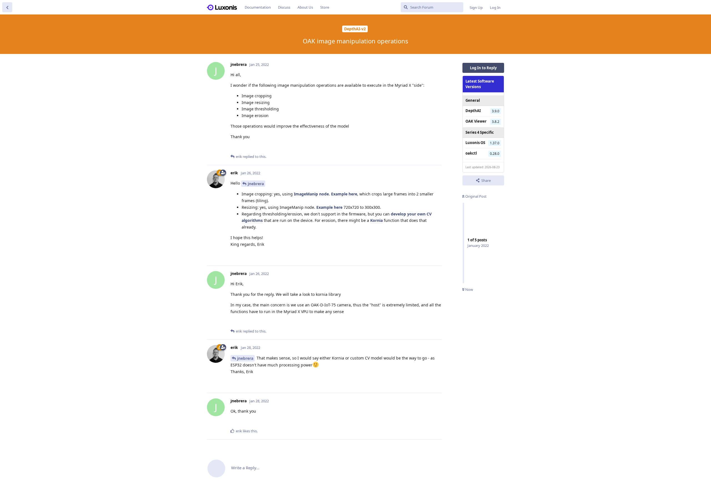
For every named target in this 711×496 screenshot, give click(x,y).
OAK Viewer (476, 121)
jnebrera (256, 183)
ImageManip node (311, 194)
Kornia (376, 220)
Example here (344, 194)
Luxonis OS (475, 142)
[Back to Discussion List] (7, 7)
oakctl (471, 153)
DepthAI (473, 110)
